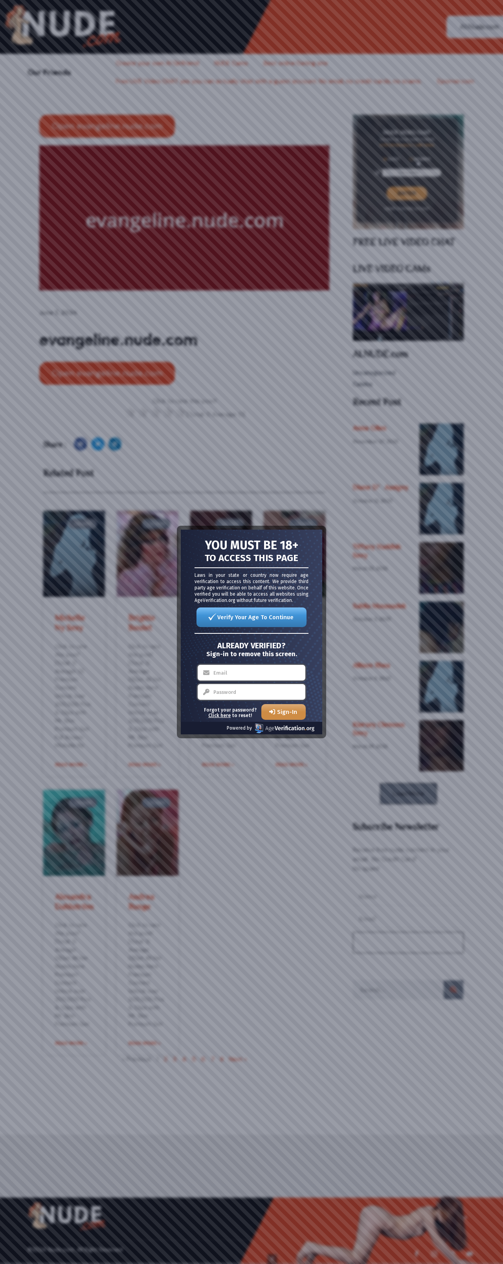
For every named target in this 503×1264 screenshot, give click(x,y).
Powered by (239, 728)
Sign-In (287, 711)
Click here (219, 715)
